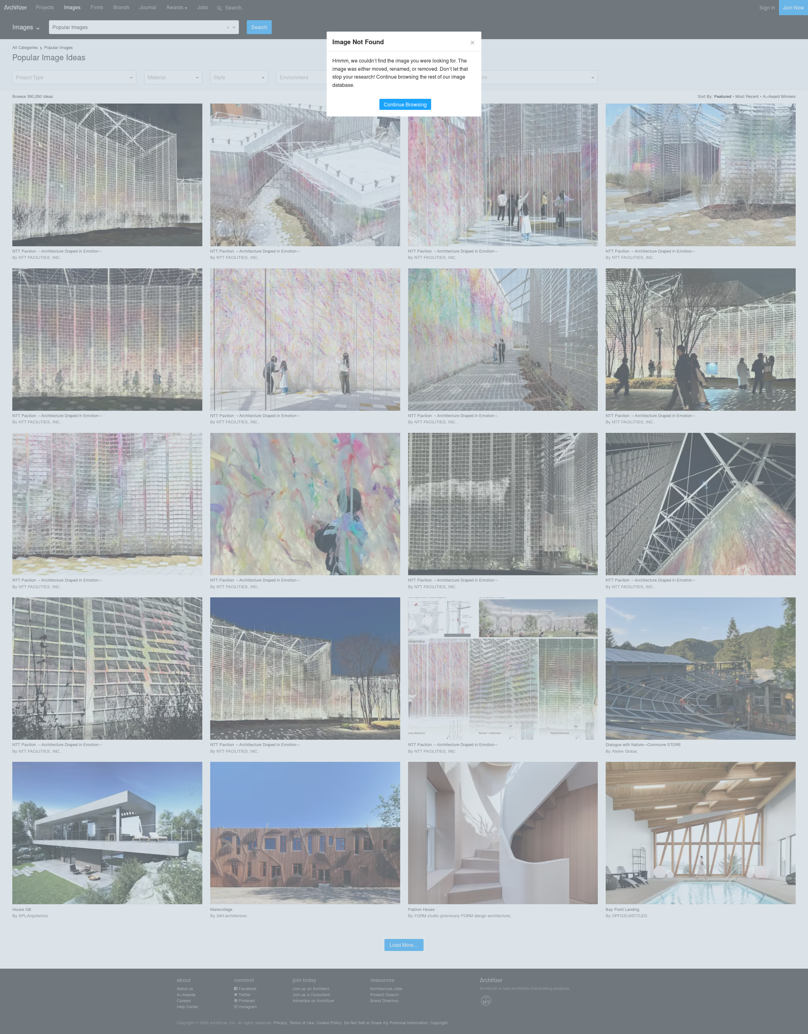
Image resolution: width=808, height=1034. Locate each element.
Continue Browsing (405, 104)
